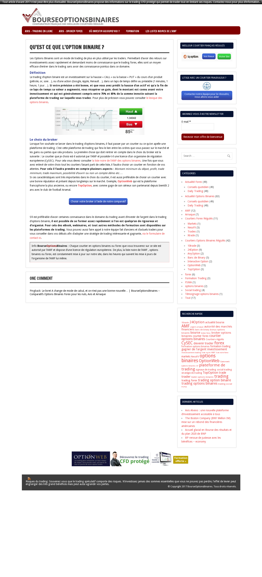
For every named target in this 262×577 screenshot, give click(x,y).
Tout (187, 297)
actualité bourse (214, 322)
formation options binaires (195, 346)
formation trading (220, 346)
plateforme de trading (203, 367)
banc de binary (202, 329)
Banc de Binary (196, 257)
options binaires (194, 286)
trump (184, 387)
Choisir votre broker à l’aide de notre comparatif (98, 201)
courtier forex (200, 335)
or (197, 365)
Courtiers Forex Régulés (199, 218)
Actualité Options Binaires (199, 196)
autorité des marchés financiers (206, 328)
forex (188, 274)
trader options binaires (202, 377)
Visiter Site (224, 56)
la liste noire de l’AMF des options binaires (116, 160)
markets (185, 356)
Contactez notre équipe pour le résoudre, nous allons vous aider (207, 95)
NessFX (192, 227)
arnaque (200, 327)
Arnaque (190, 214)
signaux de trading (206, 369)
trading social (225, 383)
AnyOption (194, 253)
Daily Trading (195, 191)
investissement (217, 349)
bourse (195, 332)
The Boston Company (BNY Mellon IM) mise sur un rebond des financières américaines (206, 422)
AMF (187, 210)
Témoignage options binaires (202, 293)
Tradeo (192, 231)
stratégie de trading (191, 373)
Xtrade (191, 235)
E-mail (186, 122)
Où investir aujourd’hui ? (104, 31)
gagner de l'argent (193, 349)
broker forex (206, 333)
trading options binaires (199, 383)
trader (185, 376)
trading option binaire (214, 380)
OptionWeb (194, 265)
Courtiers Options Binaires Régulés (205, 240)
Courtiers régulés (215, 339)
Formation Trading (196, 278)
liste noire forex (222, 353)
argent (193, 327)
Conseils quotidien (198, 187)
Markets (192, 223)
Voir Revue (209, 56)
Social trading (193, 290)
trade (222, 372)
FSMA (188, 282)
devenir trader (203, 343)
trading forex (189, 380)
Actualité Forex (193, 181)
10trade (192, 245)
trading (221, 376)
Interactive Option (198, 261)
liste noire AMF (208, 352)
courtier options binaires (201, 337)
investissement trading (191, 352)
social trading (224, 369)
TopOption (194, 269)
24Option (193, 249)
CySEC (187, 343)
